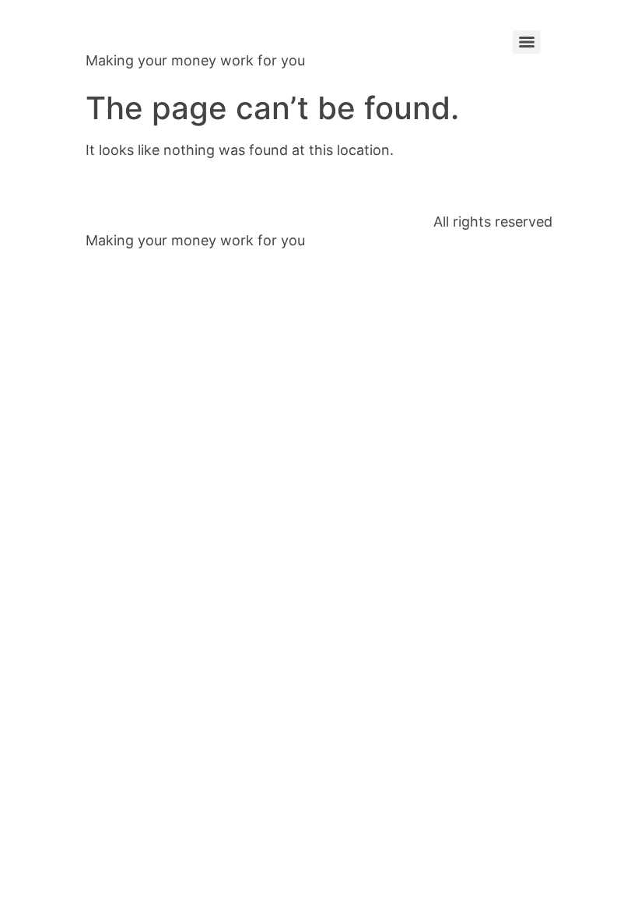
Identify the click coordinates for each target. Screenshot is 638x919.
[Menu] (527, 42)
